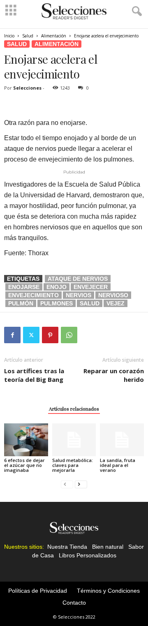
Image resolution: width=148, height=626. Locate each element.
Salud (27, 36)
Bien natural (107, 546)
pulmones (56, 303)
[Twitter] (31, 335)
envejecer (91, 287)
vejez (115, 303)
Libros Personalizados (87, 555)
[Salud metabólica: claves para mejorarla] (74, 439)
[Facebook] (12, 335)
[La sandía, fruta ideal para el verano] (122, 439)
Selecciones (27, 88)
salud (89, 303)
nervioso (113, 295)
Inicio (9, 36)
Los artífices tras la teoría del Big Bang (34, 375)
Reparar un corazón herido (113, 375)
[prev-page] (67, 484)
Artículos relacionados (74, 408)
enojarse (23, 287)
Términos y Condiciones (108, 590)
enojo (56, 287)
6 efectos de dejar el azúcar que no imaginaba (24, 465)
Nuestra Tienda (67, 546)
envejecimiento (33, 295)
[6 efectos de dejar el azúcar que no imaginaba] (26, 439)
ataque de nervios (78, 278)
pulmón (20, 303)
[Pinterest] (50, 335)
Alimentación (53, 36)
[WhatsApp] (69, 335)
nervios (78, 295)
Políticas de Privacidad (37, 590)
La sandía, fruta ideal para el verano (117, 465)
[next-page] (81, 484)
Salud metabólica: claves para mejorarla (72, 465)
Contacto (74, 602)
